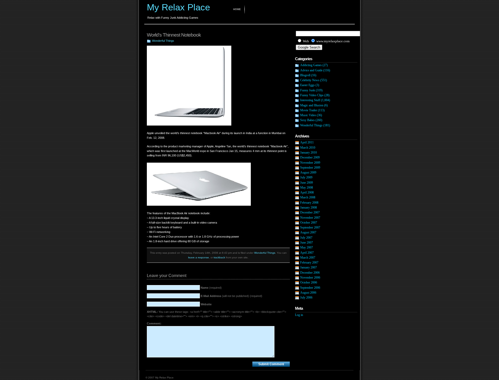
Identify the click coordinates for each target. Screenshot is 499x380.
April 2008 (307, 192)
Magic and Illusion (311, 105)
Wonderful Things (163, 40)
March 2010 (307, 147)
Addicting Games (311, 65)
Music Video (308, 115)
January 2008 (308, 207)
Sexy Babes (307, 120)
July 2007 (306, 237)
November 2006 (310, 277)
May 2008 (306, 187)
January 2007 (308, 267)
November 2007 (310, 217)
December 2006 (310, 272)
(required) (211, 287)
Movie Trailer (308, 110)
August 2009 (308, 172)
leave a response (198, 257)
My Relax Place (178, 7)
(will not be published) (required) (231, 296)
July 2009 (306, 177)
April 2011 (307, 142)
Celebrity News (309, 80)
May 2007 (306, 247)
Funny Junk (307, 90)
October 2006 (308, 282)
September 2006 (310, 287)
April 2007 (307, 252)
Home (237, 9)
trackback (219, 257)
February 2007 (309, 262)
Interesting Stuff (310, 100)
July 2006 (306, 297)
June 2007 (306, 242)
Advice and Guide (311, 70)
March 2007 (307, 257)
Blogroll (305, 75)
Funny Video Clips (312, 95)
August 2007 (308, 232)
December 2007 (310, 212)
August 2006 (308, 292)
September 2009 (310, 167)
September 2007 (310, 227)
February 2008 (309, 202)
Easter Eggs (307, 85)
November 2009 (310, 162)
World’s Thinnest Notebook (174, 35)
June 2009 (306, 182)
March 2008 (307, 197)
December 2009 (310, 157)
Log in (299, 315)
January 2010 (308, 152)
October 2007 (308, 222)
